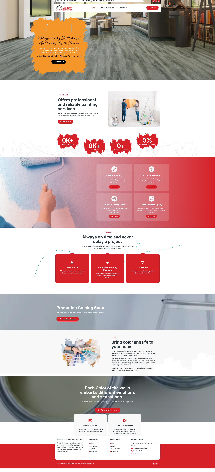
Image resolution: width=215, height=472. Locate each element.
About (101, 8)
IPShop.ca (91, 463)
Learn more (114, 187)
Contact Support (124, 426)
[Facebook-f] (153, 1)
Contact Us (123, 8)
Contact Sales (90, 426)
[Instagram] (156, 1)
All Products (110, 8)
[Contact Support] (125, 420)
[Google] (159, 1)
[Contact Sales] (90, 420)
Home (93, 8)
